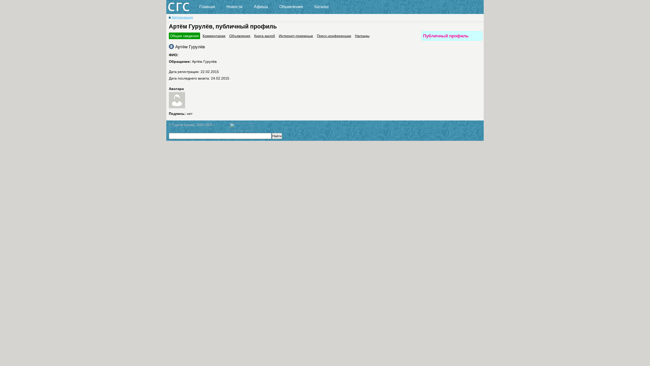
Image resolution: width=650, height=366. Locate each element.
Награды (362, 36)
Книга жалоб (264, 36)
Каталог (321, 7)
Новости (234, 7)
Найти (277, 136)
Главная (207, 7)
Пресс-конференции (334, 36)
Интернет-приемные (296, 36)
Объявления (291, 7)
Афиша (261, 7)
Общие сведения (184, 36)
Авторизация (182, 17)
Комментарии (214, 36)
